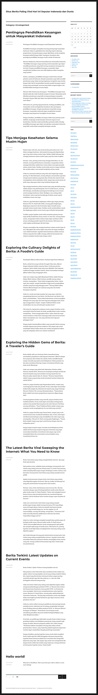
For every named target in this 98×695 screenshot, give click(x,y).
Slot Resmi (73, 210)
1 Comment (9, 664)
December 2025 (75, 59)
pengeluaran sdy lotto (76, 278)
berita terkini (9, 567)
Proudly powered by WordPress (44, 688)
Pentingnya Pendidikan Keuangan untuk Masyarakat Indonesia (33, 34)
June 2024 (74, 67)
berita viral (8, 459)
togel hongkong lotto (76, 268)
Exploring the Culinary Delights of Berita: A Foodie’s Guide (33, 249)
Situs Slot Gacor (74, 178)
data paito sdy (74, 275)
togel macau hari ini (75, 249)
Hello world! (15, 656)
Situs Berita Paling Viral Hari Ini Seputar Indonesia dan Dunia (40, 11)
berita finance (9, 44)
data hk (72, 220)
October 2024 (75, 60)
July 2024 (74, 65)
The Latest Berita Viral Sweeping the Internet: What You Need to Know (35, 449)
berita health (9, 149)
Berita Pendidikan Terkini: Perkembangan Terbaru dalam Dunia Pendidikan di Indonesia (81, 108)
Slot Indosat (73, 133)
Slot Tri (72, 187)
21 (13, 677)
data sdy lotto (74, 255)
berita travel (9, 354)
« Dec (75, 47)
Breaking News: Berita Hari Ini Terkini (81, 98)
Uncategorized (75, 87)
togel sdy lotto (74, 262)
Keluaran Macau (74, 139)
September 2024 (76, 62)
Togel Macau (74, 136)
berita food (8, 259)
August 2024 (75, 64)
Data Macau (73, 252)
